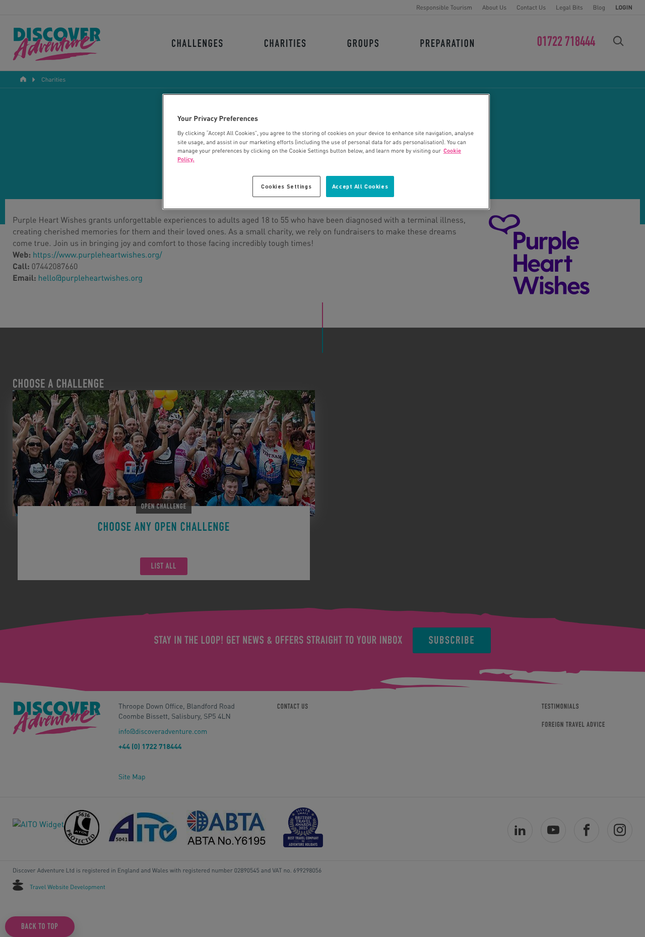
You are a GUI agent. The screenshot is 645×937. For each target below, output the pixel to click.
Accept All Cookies (360, 186)
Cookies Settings (286, 186)
